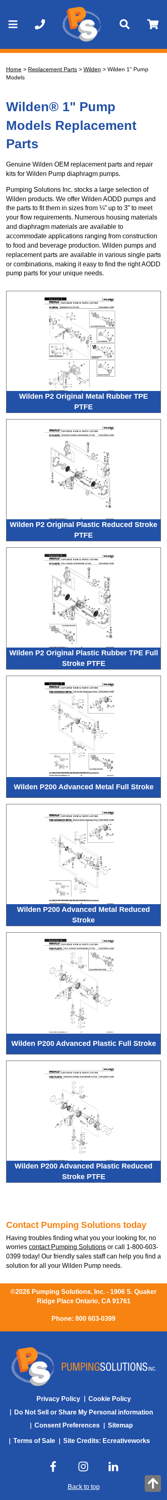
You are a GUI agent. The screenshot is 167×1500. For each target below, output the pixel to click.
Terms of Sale (34, 1440)
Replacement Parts (52, 69)
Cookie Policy (109, 1398)
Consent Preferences (67, 1425)
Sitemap (120, 1425)
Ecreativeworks (126, 1440)
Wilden (92, 69)
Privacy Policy (58, 1398)
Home (13, 69)
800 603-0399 (95, 1318)
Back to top (84, 1486)
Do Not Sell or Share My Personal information (83, 1412)
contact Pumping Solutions (67, 1246)
